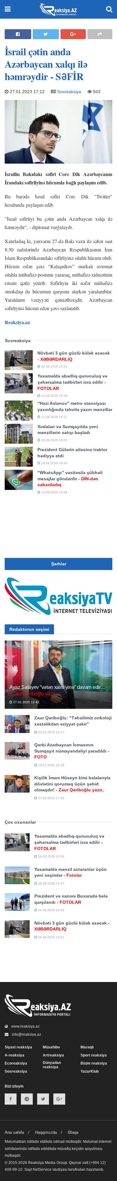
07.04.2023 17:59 (50, 798)
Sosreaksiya (69, 91)
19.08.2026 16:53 (53, 440)
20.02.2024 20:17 (50, 732)
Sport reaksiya (93, 1055)
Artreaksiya (53, 1055)
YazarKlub (89, 1071)
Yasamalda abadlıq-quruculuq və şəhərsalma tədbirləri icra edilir (72, 382)
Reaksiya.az (17, 322)
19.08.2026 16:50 (53, 463)
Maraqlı (87, 1047)
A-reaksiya (14, 1055)
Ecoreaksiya (16, 1063)
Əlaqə (73, 1132)
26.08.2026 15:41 (53, 366)
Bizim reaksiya (93, 1063)
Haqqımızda (46, 1132)
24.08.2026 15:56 (50, 910)
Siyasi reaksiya (18, 1047)
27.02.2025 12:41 (25, 702)
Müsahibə (51, 1047)
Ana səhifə (14, 1132)
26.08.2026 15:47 (50, 883)
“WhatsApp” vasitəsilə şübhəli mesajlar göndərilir (70, 478)
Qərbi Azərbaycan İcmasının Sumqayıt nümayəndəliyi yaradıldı (71, 750)
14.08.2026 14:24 (53, 492)
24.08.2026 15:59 (53, 395)
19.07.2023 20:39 (50, 765)
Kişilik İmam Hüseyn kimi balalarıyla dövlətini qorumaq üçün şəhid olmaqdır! (72, 783)
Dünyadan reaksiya (52, 1065)
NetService (42, 1169)
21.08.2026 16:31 (53, 417)
